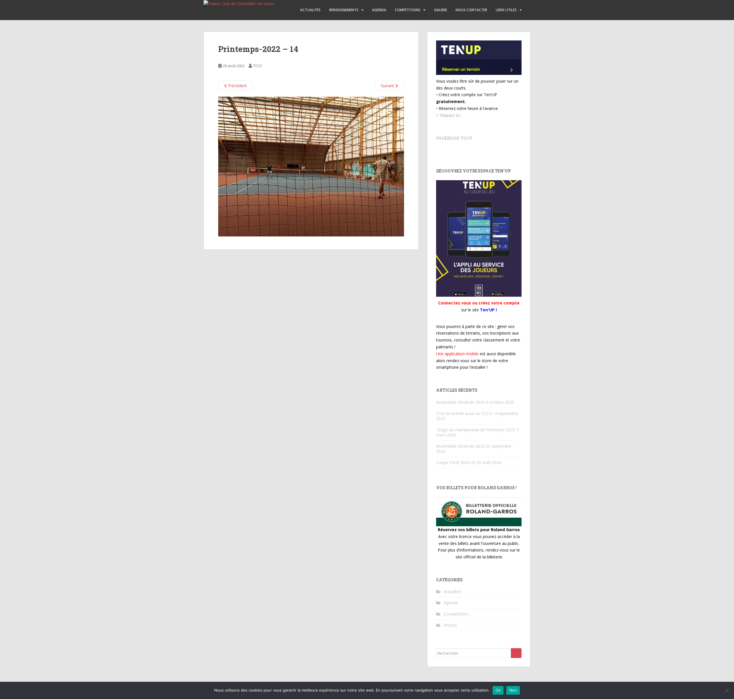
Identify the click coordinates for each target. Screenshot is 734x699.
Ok (498, 690)
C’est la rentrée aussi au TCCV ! (464, 413)
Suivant (388, 85)
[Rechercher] (516, 653)
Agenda (379, 9)
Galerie (440, 9)
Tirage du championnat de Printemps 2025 (475, 429)
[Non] (727, 690)
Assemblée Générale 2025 (460, 402)
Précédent (237, 85)
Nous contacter (471, 9)
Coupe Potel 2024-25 (455, 462)
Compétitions (407, 9)
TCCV (257, 65)
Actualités (310, 9)
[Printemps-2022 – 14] (311, 166)
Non (513, 690)
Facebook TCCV (454, 138)
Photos (450, 625)
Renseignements (343, 9)
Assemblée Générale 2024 (460, 446)
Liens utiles (506, 9)
